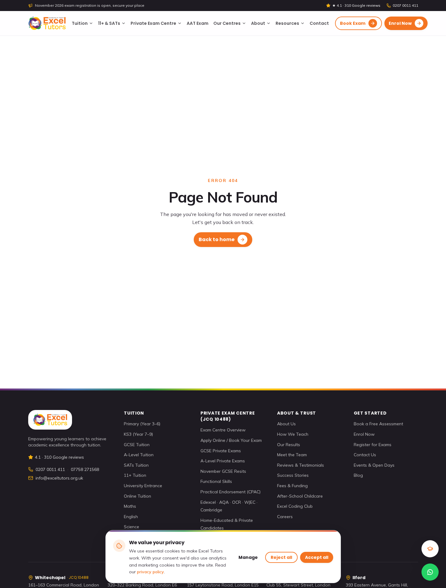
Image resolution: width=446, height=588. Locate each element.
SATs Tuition (136, 465)
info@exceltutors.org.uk (59, 478)
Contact (319, 23)
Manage (248, 557)
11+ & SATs (109, 23)
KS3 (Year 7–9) (138, 434)
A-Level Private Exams (222, 461)
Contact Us (365, 454)
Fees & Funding (292, 485)
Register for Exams (372, 444)
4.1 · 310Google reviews (59, 457)
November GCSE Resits (223, 471)
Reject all (281, 557)
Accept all (316, 557)
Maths (130, 506)
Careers (285, 516)
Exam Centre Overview (223, 430)
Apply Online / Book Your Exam (231, 440)
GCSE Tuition (137, 444)
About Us (286, 424)
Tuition (80, 23)
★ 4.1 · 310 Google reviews (356, 5)
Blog (358, 475)
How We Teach (292, 434)
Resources (287, 23)
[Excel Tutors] (47, 23)
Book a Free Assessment (378, 424)
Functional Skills (216, 481)
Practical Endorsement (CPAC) (230, 492)
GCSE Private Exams (220, 450)
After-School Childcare (300, 496)
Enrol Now (364, 434)
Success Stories (293, 475)
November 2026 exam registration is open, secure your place (89, 5)
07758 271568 (85, 469)
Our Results (288, 444)
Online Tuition (137, 496)
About (258, 23)
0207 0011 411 (405, 5)
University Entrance (143, 485)
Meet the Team (292, 454)
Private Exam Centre (153, 23)
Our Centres (227, 23)
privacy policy (150, 572)
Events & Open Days (374, 465)
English (131, 516)
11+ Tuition (135, 475)
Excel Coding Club (295, 506)
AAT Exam (197, 23)
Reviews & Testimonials (300, 465)
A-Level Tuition (139, 454)
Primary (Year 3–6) (142, 424)
